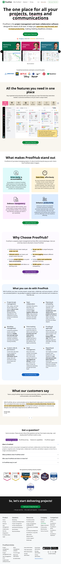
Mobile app (29, 540)
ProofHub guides (30, 521)
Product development (17, 525)
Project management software (6, 549)
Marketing (14, 519)
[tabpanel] (30, 122)
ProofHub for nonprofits (32, 532)
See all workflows (16, 531)
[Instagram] (53, 552)
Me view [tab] (32, 104)
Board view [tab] (5, 104)
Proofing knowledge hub (32, 530)
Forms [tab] (53, 104)
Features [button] (25, 2)
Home (4, 519)
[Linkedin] (48, 552)
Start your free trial (53, 2)
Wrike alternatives (28, 551)
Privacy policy (44, 527)
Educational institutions (17, 527)
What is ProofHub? (7, 444)
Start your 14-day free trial (30, 507)
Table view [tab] (12, 104)
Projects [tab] (39, 104)
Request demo (29, 536)
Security (4, 531)
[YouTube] (55, 552)
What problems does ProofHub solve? (13, 454)
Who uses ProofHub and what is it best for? (15, 458)
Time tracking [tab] (46, 104)
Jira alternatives (16, 558)
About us (43, 519)
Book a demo (43, 2)
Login (38, 2)
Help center (29, 534)
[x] (50, 552)
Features (5, 523)
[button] (2, 51)
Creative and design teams (18, 521)
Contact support (30, 538)
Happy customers (45, 525)
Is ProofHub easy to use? (9, 462)
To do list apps (16, 552)
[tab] (12, 440)
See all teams (15, 529)
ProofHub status (6, 535)
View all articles (38, 558)
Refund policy (44, 529)
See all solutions (30, 63)
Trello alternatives (28, 549)
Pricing (31, 2)
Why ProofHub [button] (17, 2)
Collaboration (6, 529)
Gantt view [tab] (19, 104)
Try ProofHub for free (30, 374)
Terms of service (44, 531)
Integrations (5, 533)
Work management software (16, 549)
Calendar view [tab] (26, 104)
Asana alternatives (28, 547)
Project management (17, 523)
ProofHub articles (30, 519)
